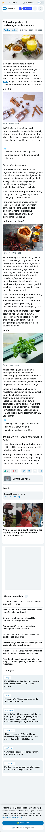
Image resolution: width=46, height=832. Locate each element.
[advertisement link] (25, 8)
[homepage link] (9, 8)
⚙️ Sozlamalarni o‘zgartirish (23, 828)
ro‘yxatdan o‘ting (12, 496)
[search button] (35, 8)
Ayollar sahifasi (10, 30)
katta (5, 81)
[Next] (42, 523)
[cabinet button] (40, 8)
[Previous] (3, 523)
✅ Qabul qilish (23, 823)
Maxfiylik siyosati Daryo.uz (12, 818)
